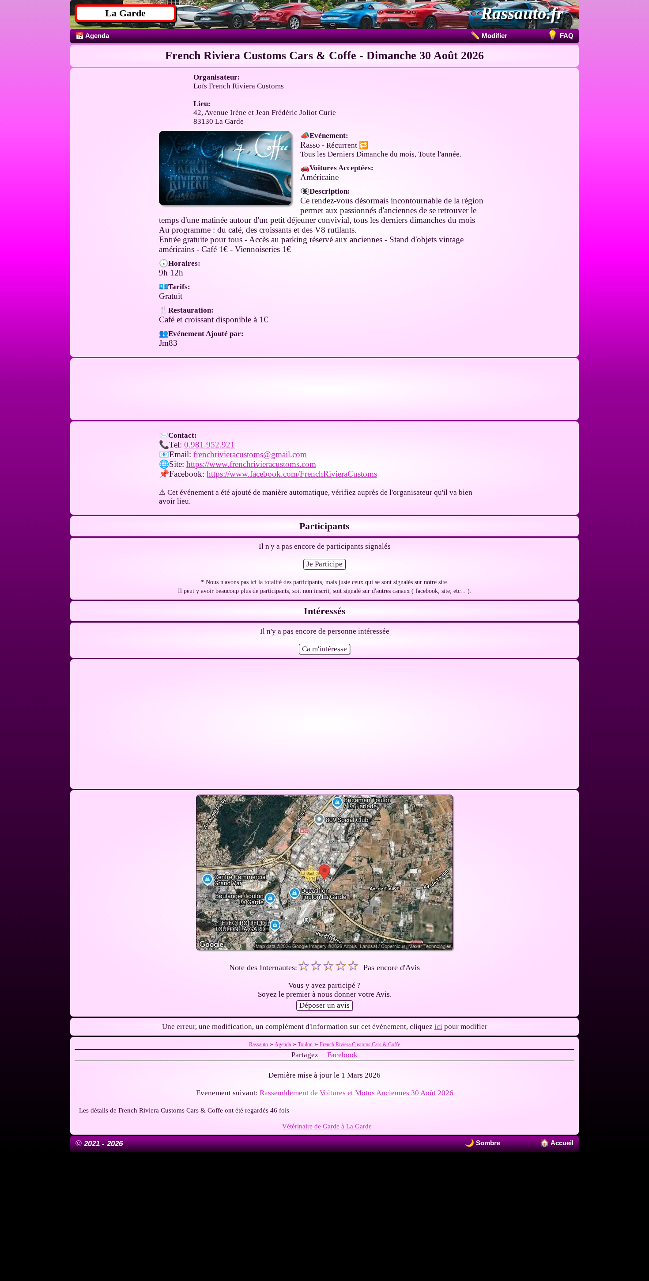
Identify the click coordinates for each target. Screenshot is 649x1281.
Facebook (342, 1055)
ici (438, 1026)
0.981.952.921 (209, 444)
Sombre (487, 1143)
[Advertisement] (324, 389)
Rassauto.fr (522, 13)
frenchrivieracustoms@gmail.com (250, 454)
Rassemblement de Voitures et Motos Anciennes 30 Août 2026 (356, 1093)
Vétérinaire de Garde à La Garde (327, 1126)
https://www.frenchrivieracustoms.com (251, 464)
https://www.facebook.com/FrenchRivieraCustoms (292, 473)
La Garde (125, 13)
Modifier (489, 35)
